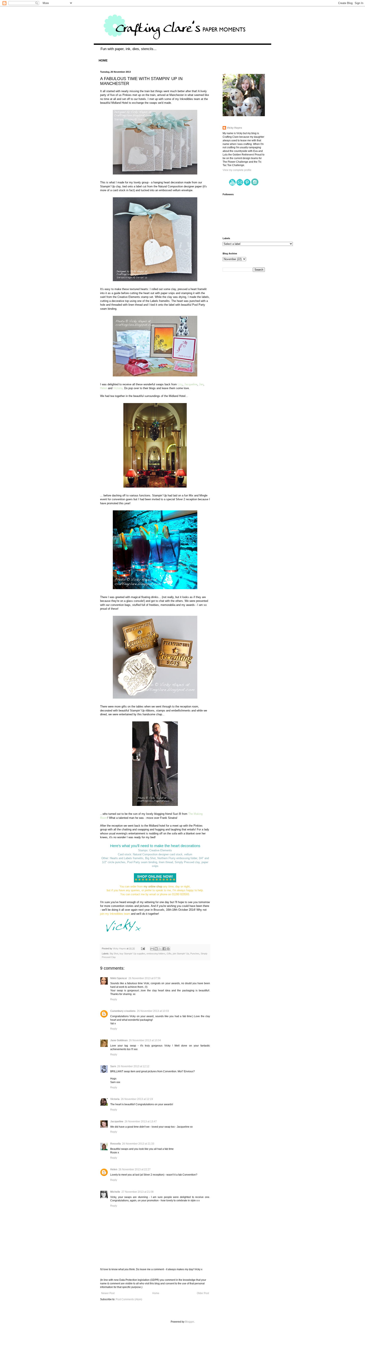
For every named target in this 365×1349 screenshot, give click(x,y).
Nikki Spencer (118, 978)
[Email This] (152, 949)
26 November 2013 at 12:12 (133, 1066)
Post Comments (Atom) (129, 1299)
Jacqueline (116, 1121)
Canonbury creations (123, 1011)
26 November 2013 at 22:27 (134, 1169)
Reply (113, 999)
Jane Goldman (119, 1040)
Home (155, 1293)
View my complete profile (237, 170)
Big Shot (114, 953)
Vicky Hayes (234, 127)
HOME (103, 60)
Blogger (189, 1321)
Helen (113, 1169)
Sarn (113, 1066)
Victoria (115, 1099)
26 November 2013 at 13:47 (141, 1121)
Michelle (115, 1191)
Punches (194, 953)
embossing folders (156, 953)
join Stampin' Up (181, 953)
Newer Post (107, 1293)
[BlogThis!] (156, 949)
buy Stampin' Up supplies (132, 953)
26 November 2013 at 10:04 (145, 1040)
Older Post (203, 1293)
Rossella (115, 1143)
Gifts (169, 953)
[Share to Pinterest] (168, 949)
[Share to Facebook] (164, 949)
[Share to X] (160, 949)
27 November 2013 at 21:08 (137, 1191)
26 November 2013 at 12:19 (137, 1099)
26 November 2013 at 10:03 (153, 1011)
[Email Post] (143, 948)
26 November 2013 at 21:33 (138, 1143)
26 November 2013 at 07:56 (144, 978)
